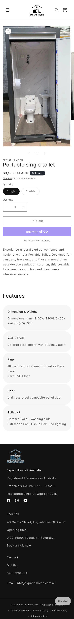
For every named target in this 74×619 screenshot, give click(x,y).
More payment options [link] (37, 240)
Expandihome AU (28, 604)
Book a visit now (19, 545)
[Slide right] (45, 153)
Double (32, 192)
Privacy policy (40, 610)
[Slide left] (29, 153)
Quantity (8, 199)
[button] (7, 10)
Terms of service (19, 610)
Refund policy (59, 610)
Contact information (53, 604)
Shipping (7, 178)
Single (13, 192)
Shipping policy (38, 616)
